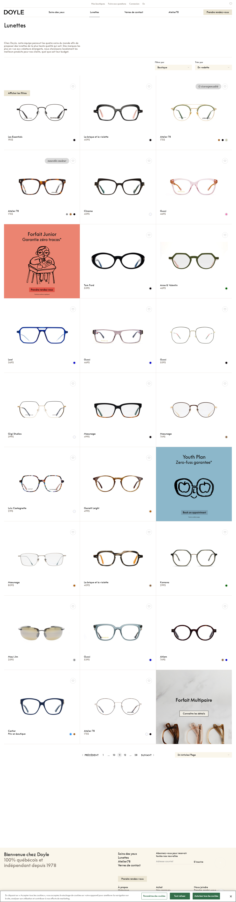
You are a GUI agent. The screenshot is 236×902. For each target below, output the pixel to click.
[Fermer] (230, 896)
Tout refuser (180, 896)
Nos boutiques (98, 3)
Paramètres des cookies (154, 896)
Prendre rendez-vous (205, 890)
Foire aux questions (117, 3)
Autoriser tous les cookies (206, 896)
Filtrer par (159, 62)
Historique (123, 890)
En (144, 3)
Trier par (199, 62)
